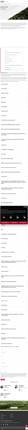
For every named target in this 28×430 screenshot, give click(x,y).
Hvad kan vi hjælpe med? (5, 366)
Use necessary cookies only (5, 222)
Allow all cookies (23, 222)
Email (2, 359)
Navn (2, 348)
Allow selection (14, 222)
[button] (3, 9)
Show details (24, 220)
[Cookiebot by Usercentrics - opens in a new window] (24, 206)
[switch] (11, 217)
